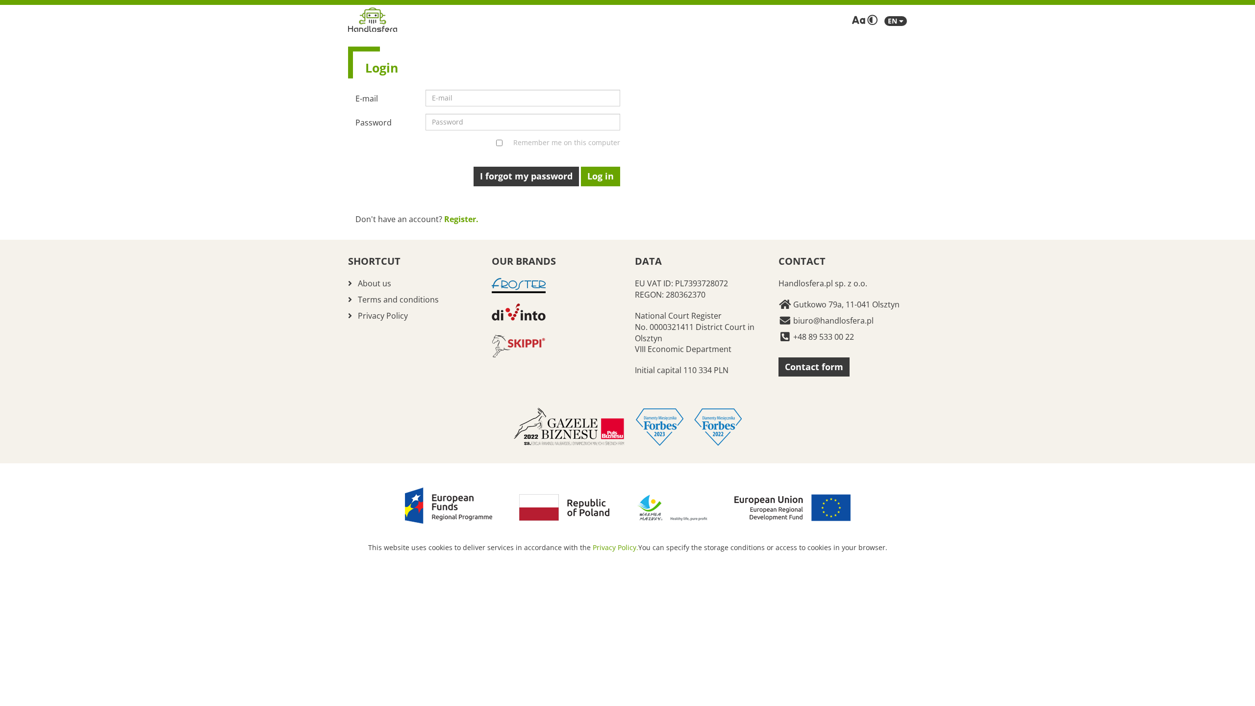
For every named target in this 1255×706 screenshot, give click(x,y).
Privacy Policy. (615, 547)
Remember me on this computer (566, 142)
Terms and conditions (398, 299)
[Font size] (858, 20)
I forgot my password (526, 176)
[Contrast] (872, 20)
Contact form (814, 367)
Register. (461, 219)
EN (893, 20)
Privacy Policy (383, 315)
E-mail (366, 98)
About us (374, 283)
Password (373, 122)
